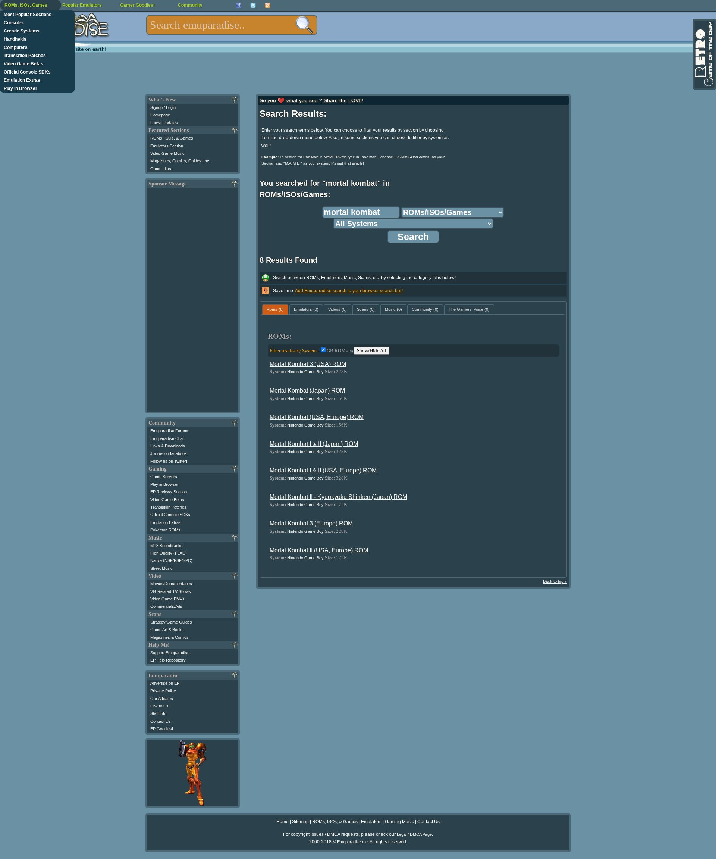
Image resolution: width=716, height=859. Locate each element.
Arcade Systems (22, 31)
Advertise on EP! (165, 683)
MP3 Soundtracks (166, 545)
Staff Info (158, 713)
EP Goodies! (161, 729)
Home (282, 821)
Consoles (14, 22)
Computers (16, 47)
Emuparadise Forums (169, 430)
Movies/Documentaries (171, 583)
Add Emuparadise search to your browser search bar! (349, 290)
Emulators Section (166, 146)
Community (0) (425, 309)
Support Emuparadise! (170, 652)
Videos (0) (337, 309)
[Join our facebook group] (238, 5)
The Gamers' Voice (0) (469, 309)
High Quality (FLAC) (168, 553)
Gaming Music (399, 821)
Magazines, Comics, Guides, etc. (180, 161)
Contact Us (160, 721)
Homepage (160, 115)
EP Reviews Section (168, 492)
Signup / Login (163, 107)
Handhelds (15, 39)
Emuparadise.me (352, 842)
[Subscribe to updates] (267, 5)
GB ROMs (340, 350)
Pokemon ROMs (165, 530)
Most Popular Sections (27, 14)
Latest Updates (164, 123)
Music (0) (393, 309)
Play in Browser (20, 88)
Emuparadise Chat (167, 438)
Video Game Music (167, 153)
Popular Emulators (82, 5)
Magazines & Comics (169, 637)
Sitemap (300, 821)
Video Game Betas (23, 63)
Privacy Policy (163, 690)
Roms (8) (275, 309)
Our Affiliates (161, 698)
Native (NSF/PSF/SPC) (171, 560)
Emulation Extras (22, 80)
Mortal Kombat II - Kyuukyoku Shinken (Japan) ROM (338, 497)
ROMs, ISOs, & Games (171, 138)
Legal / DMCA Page (414, 834)
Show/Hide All (371, 350)
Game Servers (163, 476)
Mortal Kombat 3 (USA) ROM (308, 364)
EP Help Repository (168, 660)
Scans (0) (366, 309)
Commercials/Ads (166, 606)
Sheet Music (161, 568)
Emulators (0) (306, 309)
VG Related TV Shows (170, 591)
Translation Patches (25, 55)
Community (190, 5)
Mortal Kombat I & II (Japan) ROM (314, 444)
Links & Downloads (167, 446)
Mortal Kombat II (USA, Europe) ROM (319, 550)
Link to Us (159, 706)
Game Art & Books (167, 629)
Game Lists (160, 168)
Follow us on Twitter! (168, 461)
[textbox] (231, 25)
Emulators (371, 821)
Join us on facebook (168, 453)
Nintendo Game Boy (305, 371)
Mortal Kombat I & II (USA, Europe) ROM (323, 470)
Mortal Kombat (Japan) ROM (307, 390)
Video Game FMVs (167, 599)
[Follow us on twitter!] (253, 5)
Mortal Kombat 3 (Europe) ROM (311, 523)
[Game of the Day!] (703, 54)
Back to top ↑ (555, 581)
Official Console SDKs (27, 72)
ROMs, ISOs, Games (25, 5)
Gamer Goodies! (137, 5)
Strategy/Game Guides (171, 622)
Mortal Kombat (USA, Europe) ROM (317, 417)
